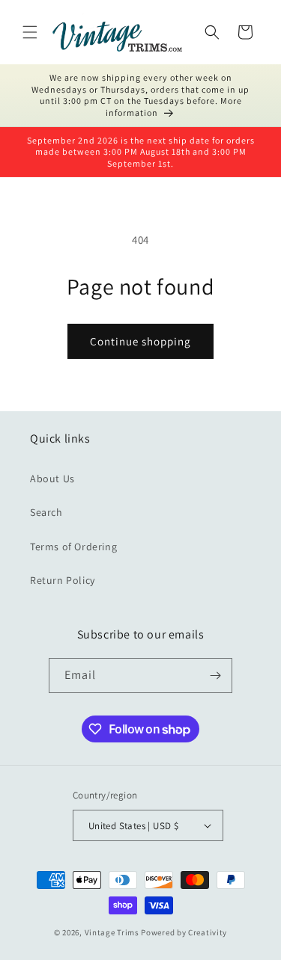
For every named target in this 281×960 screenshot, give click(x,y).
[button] (29, 32)
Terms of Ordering (73, 546)
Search (46, 512)
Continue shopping (140, 341)
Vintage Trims (112, 932)
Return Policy (62, 580)
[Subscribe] (215, 675)
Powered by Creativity (184, 932)
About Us (52, 478)
